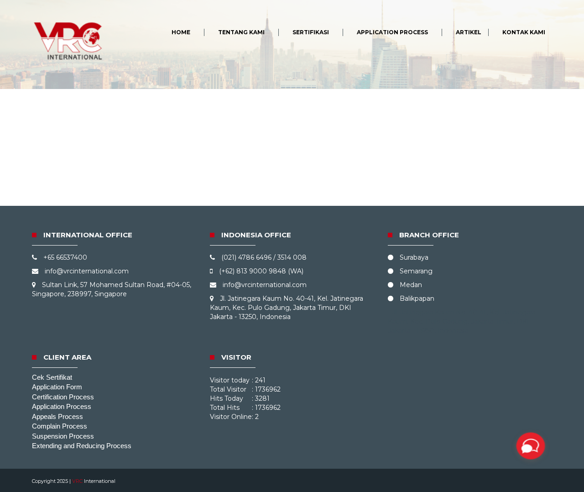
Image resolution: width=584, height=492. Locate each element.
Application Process (392, 32)
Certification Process (63, 397)
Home (181, 32)
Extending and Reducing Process (81, 446)
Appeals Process (57, 416)
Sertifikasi (310, 32)
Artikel (468, 32)
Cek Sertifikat (52, 377)
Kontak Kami (523, 32)
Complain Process (59, 426)
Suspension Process (63, 436)
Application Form (57, 387)
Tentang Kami (241, 32)
